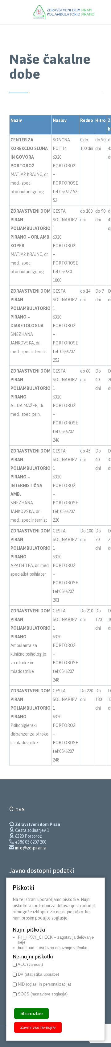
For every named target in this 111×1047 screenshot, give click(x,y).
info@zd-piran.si (30, 847)
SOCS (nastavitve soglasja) (42, 994)
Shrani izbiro (31, 1013)
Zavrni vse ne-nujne (38, 1027)
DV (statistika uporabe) (38, 974)
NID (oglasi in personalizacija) (44, 984)
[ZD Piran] (65, 12)
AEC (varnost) (30, 964)
